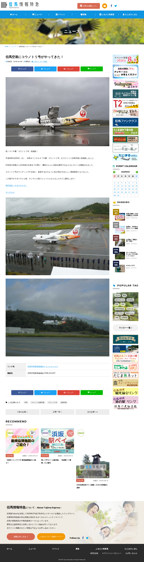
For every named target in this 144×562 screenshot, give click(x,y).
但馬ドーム (129, 313)
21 (133, 189)
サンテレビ (10, 192)
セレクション (119, 300)
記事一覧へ (57, 412)
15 (136, 186)
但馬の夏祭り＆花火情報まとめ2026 (132, 214)
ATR (26, 402)
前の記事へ (23, 412)
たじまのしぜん (131, 14)
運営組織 (94, 553)
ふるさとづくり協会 (40, 61)
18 (122, 189)
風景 (124, 295)
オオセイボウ (130, 265)
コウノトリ (119, 313)
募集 (85, 14)
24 (118, 192)
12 (125, 186)
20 (129, 189)
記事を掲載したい (90, 6)
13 (129, 186)
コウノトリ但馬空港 (37, 402)
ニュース (38, 14)
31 (118, 195)
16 (115, 189)
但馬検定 (124, 317)
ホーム (15, 14)
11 (122, 186)
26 (125, 192)
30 (115, 195)
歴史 (123, 304)
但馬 (116, 317)
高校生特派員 (119, 309)
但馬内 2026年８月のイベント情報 (132, 227)
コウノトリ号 (52, 402)
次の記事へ (91, 412)
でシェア (23, 69)
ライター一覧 (124, 328)
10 (118, 186)
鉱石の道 (130, 309)
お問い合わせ (131, 553)
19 (125, 189)
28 (133, 192)
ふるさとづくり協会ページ (50, 536)
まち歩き (130, 300)
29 (136, 192)
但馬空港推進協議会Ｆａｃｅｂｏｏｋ (43, 366)
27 (129, 192)
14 (133, 186)
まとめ (117, 295)
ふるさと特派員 (108, 14)
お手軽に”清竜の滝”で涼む (131, 240)
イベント (61, 14)
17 (118, 189)
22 (136, 189)
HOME (6, 46)
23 (115, 192)
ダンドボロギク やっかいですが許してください (132, 254)
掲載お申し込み (20, 537)
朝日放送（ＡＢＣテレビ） (16, 185)
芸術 (116, 304)
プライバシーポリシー (112, 553)
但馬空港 (64, 402)
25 (122, 192)
